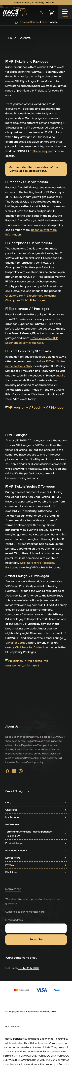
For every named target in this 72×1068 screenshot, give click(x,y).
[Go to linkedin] (14, 771)
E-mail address (14, 920)
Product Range (14, 843)
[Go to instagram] (21, 771)
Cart (8, 802)
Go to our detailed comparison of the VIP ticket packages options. (33, 169)
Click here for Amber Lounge (34, 647)
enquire (60, 375)
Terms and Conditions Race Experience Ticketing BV (28, 833)
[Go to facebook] (7, 771)
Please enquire (42, 151)
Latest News (12, 858)
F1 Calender (12, 824)
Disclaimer (11, 872)
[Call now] (42, 12)
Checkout (11, 810)
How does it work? (16, 850)
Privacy (9, 865)
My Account (12, 817)
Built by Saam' (13, 1026)
